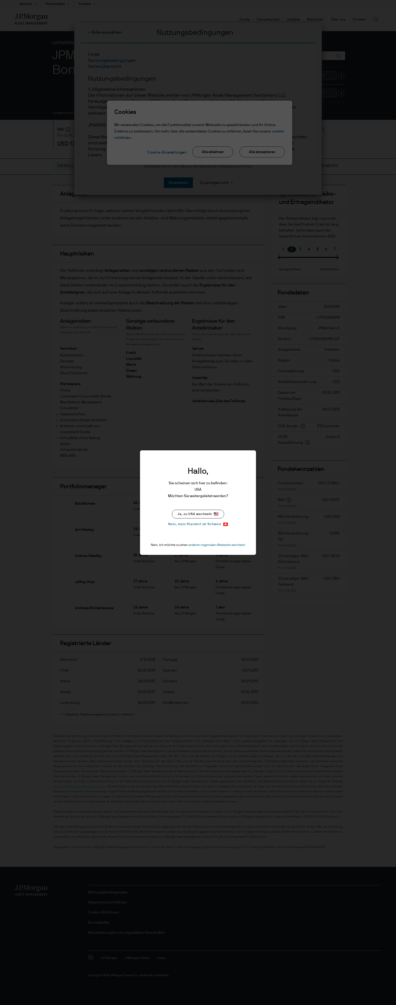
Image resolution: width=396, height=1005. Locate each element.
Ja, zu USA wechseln (195, 514)
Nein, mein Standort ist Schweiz (194, 524)
